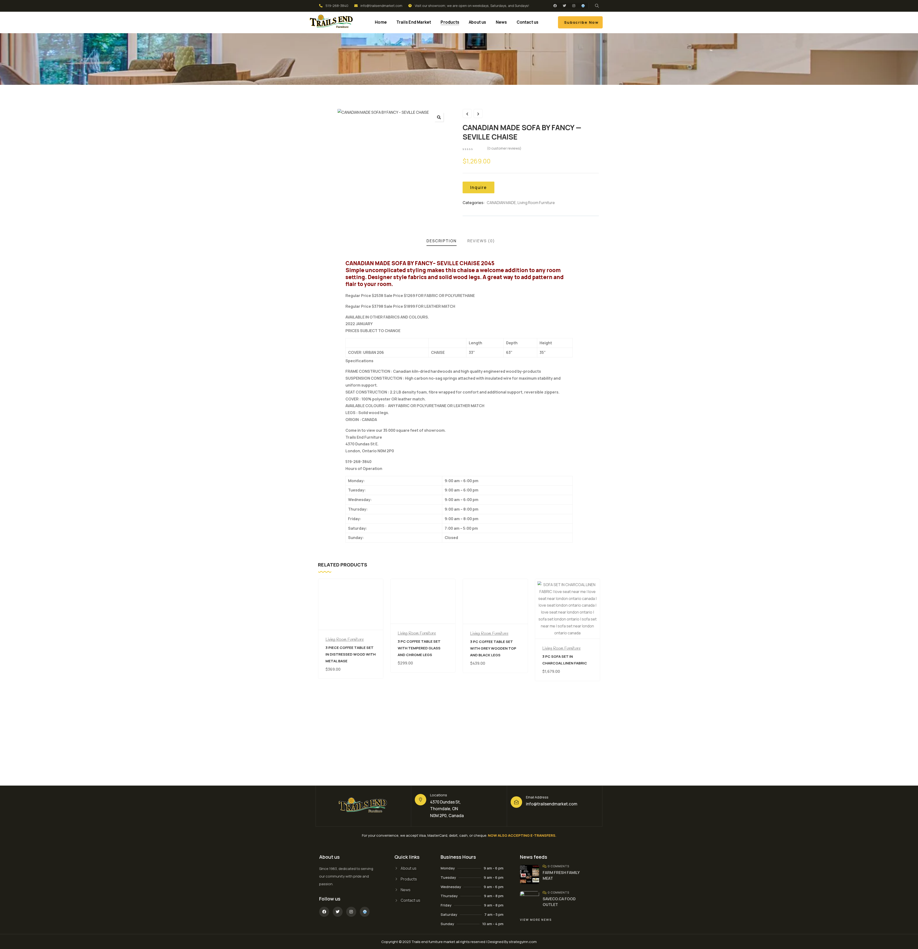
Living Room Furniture (536, 202)
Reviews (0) (481, 240)
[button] (438, 117)
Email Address (537, 797)
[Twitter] (564, 5)
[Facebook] (555, 5)
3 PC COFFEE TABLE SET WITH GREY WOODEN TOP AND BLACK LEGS (493, 648)
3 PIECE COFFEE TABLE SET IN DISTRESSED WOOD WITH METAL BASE (350, 654)
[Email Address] (516, 802)
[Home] (332, 22)
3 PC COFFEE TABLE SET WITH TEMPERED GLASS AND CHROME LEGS (419, 648)
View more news (536, 920)
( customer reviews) (504, 148)
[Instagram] (573, 5)
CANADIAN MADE (501, 202)
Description (441, 240)
